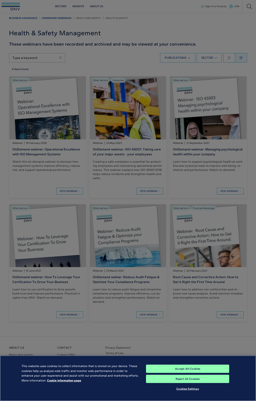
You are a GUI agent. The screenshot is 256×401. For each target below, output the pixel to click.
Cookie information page (64, 380)
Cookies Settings (187, 388)
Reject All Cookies (188, 379)
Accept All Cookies (187, 368)
